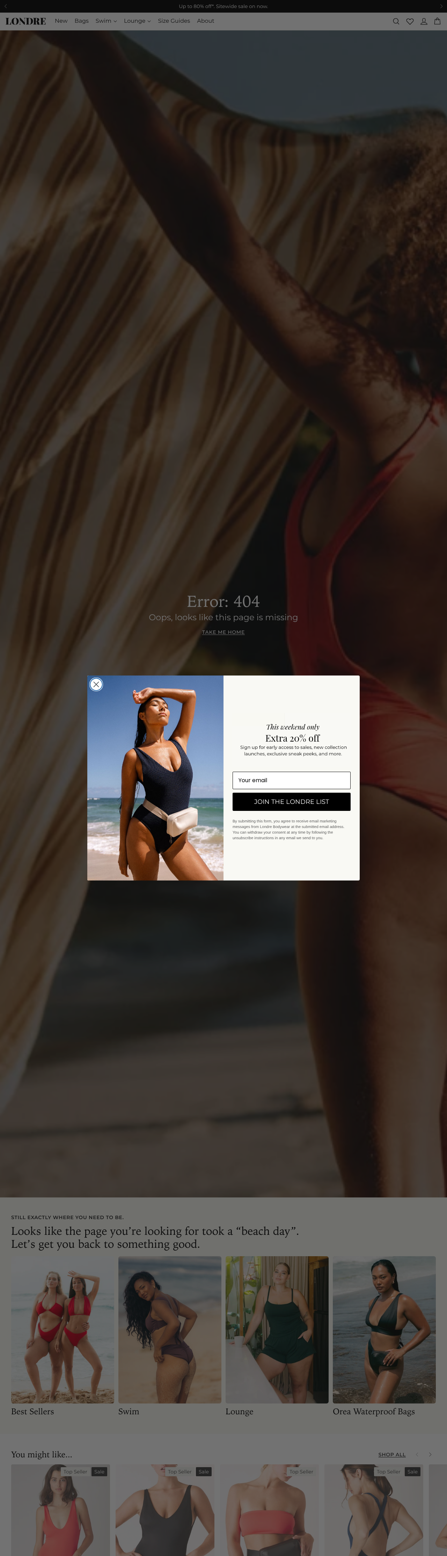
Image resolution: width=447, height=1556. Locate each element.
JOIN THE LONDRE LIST (291, 802)
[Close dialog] (96, 684)
